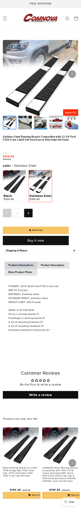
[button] (5, 18)
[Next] (72, 74)
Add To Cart (37, 230)
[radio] (14, 186)
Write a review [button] (40, 395)
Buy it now (36, 240)
